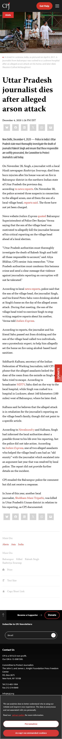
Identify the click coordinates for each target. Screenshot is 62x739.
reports (28, 189)
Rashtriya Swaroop (12, 563)
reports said (31, 203)
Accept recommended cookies (30, 733)
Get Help (44, 5)
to (16, 189)
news (21, 189)
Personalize (31, 724)
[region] (31, 717)
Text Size (12, 581)
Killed (19, 559)
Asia (13, 545)
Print (9, 570)
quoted (42, 216)
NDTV (21, 384)
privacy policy (18, 715)
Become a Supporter (27, 615)
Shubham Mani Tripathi (29, 498)
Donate (52, 614)
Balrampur (8, 559)
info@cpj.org (8, 693)
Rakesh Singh (32, 559)
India (21, 545)
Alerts (8, 15)
